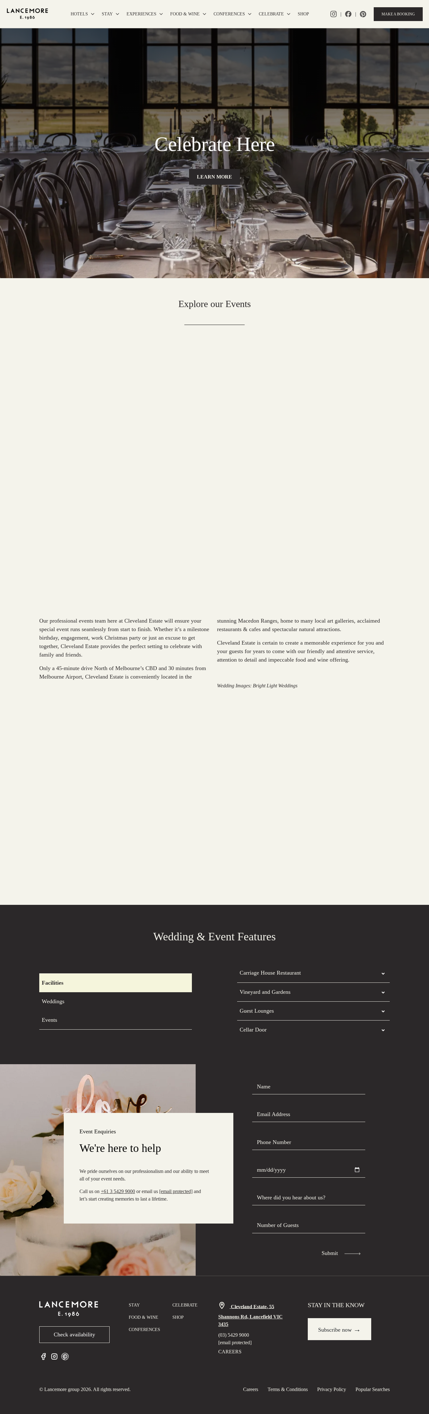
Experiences (141, 14)
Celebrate (271, 14)
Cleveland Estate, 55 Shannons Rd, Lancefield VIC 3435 (250, 1315)
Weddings (53, 1001)
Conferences (229, 14)
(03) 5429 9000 (233, 1335)
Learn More (214, 176)
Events (49, 1020)
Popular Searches (373, 1389)
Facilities (52, 983)
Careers (230, 1351)
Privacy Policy (331, 1389)
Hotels (79, 14)
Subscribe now (339, 1329)
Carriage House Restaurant (270, 973)
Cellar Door (253, 1029)
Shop (303, 14)
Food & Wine (185, 14)
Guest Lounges (257, 1011)
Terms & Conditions (288, 1389)
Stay (107, 14)
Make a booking (398, 14)
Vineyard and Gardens (265, 992)
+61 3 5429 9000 (118, 1191)
